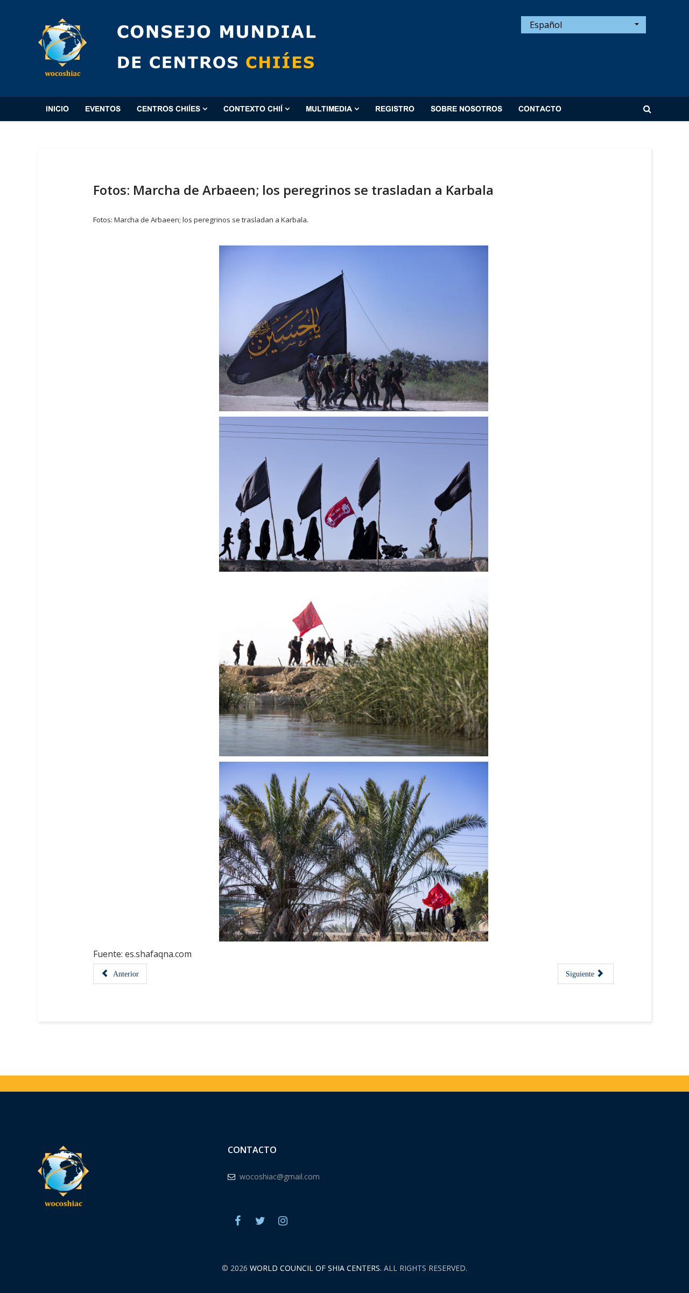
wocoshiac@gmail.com (280, 1176)
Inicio (57, 109)
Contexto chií (253, 109)
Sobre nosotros (466, 109)
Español (545, 25)
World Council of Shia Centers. (316, 1268)
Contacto (539, 109)
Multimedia (329, 109)
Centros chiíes (168, 109)
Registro (394, 109)
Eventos (103, 109)
